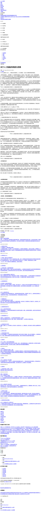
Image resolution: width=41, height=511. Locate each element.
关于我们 (4, 468)
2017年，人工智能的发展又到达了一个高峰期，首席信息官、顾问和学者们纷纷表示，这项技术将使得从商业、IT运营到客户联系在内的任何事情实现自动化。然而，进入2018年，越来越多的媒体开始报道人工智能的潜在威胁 (20, 378)
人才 (6, 255)
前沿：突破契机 (6, 247)
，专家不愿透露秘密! (7, 341)
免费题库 (27, 16)
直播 (10, 19)
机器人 (7, 374)
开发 (6, 281)
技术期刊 (4, 58)
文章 (1, 19)
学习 (5, 390)
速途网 (31, 492)
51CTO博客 (5, 461)
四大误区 (5, 392)
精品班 (1, 5)
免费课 (1, 7)
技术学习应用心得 (6, 402)
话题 (3, 55)
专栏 (8, 19)
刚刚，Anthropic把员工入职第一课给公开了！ (18, 432)
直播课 (12, 15)
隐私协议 (4, 476)
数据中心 (5, 315)
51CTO (4, 458)
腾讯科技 (5, 492)
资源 (3, 19)
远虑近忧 (4, 324)
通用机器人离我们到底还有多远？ (6, 370)
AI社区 (4, 56)
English (4, 473)
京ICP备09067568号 (7, 481)
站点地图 (4, 471)
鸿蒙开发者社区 (3, 10)
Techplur (11, 458)
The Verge (12, 230)
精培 (8, 463)
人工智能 (3, 232)
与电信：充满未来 (6, 267)
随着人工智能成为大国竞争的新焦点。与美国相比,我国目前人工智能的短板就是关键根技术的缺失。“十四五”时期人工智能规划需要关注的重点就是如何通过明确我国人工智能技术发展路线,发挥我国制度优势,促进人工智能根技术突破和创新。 (20, 352)
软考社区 (2, 6)
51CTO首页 (2, 1)
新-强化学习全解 (6, 300)
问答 (5, 19)
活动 (3, 59)
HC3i (9, 458)
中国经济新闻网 (36, 492)
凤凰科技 (12, 492)
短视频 (9, 15)
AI (0, 232)
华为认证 (13, 16)
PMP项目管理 (23, 16)
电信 (5, 265)
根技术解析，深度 (6, 349)
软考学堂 (15, 15)
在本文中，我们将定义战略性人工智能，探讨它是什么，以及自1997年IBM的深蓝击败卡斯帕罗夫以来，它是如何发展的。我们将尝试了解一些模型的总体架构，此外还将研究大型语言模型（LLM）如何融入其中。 (20, 286)
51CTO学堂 (5, 463)
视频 (3, 54)
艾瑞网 (25, 492)
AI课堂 (1, 11)
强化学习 (7, 306)
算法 (5, 306)
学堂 (1, 3)
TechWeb (22, 492)
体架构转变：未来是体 (11, 317)
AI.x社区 (18, 461)
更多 (6, 436)
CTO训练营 (14, 463)
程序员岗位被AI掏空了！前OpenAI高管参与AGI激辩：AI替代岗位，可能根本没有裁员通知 (21, 429)
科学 (5, 246)
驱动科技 (16, 492)
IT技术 (19, 16)
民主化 (4, 292)
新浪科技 (2, 492)
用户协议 (4, 474)
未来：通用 (6, 368)
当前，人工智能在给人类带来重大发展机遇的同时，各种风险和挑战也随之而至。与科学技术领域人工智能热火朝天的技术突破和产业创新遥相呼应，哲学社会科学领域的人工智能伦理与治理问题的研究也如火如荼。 (20, 241)
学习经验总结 (6, 384)
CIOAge (6, 458)
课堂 (6, 19)
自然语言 (5, 400)
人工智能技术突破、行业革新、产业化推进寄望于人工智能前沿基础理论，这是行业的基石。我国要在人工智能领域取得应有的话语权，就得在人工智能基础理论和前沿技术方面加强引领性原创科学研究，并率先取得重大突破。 (20, 250)
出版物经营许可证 (7, 487)
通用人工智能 (3, 374)
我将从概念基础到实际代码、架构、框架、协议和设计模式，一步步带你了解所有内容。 (17, 319)
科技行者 (19, 492)
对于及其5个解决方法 (7, 274)
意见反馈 (4, 472)
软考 (7, 16)
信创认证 (10, 16)
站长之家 (28, 492)
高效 (6, 390)
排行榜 (7, 15)
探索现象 (4, 238)
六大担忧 (5, 375)
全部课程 (2, 16)
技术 (6, 246)
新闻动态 (4, 469)
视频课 (1, 15)
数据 (5, 281)
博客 (1, 2)
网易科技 (9, 492)
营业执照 (2, 487)
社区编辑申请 (3, 62)
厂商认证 (16, 16)
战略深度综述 (6, 283)
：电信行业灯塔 (6, 257)
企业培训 (2, 8)
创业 (5, 255)
